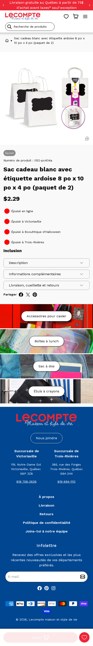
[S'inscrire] (82, 576)
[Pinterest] (46, 588)
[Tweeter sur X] (27, 294)
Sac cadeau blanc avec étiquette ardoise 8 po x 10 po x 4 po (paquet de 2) (49, 40)
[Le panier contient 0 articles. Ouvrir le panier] (75, 16)
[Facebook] (39, 588)
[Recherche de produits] (46, 26)
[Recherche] (9, 26)
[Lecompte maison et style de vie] (22, 16)
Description (18, 263)
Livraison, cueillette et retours (34, 285)
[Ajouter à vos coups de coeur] (84, 637)
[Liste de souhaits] (66, 16)
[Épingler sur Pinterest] (34, 294)
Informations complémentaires (35, 274)
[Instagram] (53, 588)
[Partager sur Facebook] (21, 294)
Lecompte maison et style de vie (53, 619)
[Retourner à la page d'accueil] (46, 420)
